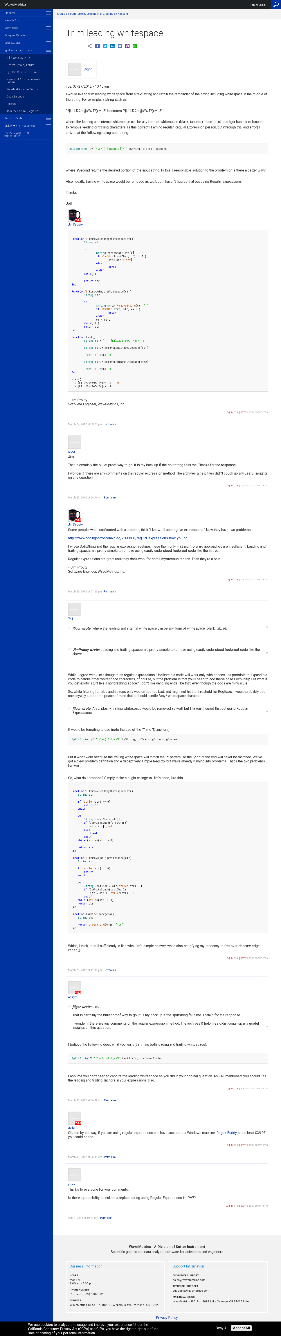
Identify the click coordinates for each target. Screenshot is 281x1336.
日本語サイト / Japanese (19, 125)
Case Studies (12, 42)
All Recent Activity (18, 57)
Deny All (222, 1328)
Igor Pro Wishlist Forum (22, 72)
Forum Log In (258, 5)
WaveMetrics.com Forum (22, 89)
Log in (229, 412)
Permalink (110, 424)
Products (10, 12)
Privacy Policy (167, 1318)
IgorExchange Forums (18, 50)
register (240, 412)
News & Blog (12, 20)
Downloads (11, 27)
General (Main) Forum (20, 65)
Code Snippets (16, 96)
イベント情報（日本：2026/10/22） (18, 134)
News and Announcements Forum (23, 81)
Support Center (13, 118)
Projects (12, 103)
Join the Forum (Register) (23, 111)
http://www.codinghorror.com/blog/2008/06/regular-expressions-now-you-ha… (128, 538)
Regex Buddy (226, 1133)
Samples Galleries (15, 35)
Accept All (241, 1328)
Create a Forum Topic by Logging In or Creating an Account (92, 13)
